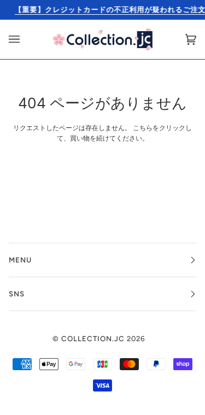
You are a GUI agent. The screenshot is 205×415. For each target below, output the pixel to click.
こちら (143, 128)
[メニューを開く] (25, 39)
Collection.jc (93, 338)
